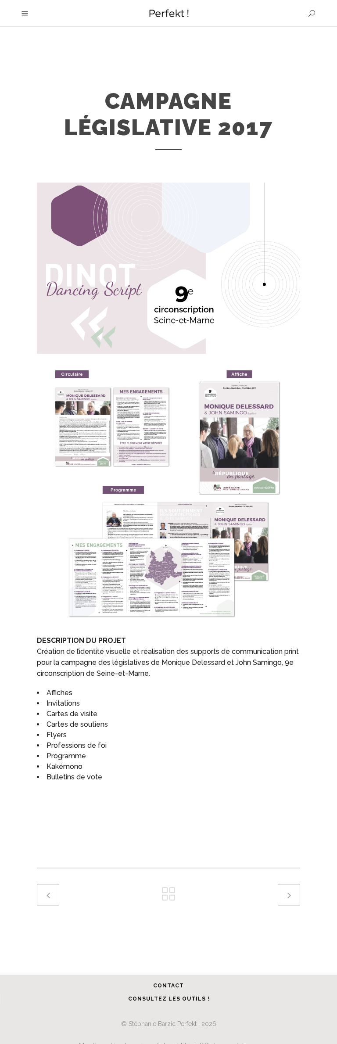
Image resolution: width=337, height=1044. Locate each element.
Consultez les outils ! (169, 999)
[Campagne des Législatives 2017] (168, 493)
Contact (168, 986)
